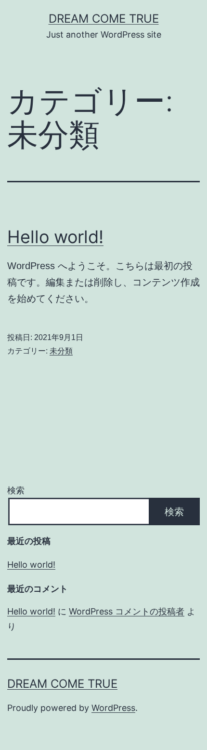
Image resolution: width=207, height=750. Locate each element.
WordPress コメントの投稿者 (126, 611)
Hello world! (55, 236)
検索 (16, 490)
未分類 (61, 351)
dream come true (104, 19)
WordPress (113, 708)
